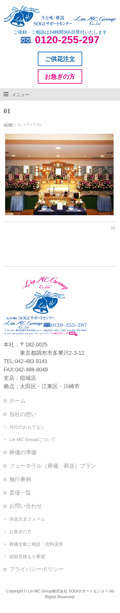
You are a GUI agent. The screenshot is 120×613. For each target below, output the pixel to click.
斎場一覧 (20, 493)
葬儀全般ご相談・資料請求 (36, 544)
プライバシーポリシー (36, 569)
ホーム (17, 400)
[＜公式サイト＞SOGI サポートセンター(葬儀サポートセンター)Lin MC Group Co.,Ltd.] (60, 19)
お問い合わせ (25, 506)
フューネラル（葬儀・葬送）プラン (52, 466)
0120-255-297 (67, 40)
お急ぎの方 (20, 531)
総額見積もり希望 (27, 556)
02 (113, 228)
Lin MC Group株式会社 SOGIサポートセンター (68, 591)
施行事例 (20, 479)
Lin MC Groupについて (32, 439)
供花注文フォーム (27, 519)
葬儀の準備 (22, 452)
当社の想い (22, 414)
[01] (59, 174)
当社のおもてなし (27, 427)
